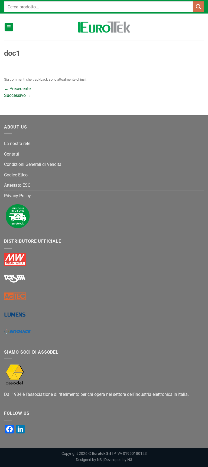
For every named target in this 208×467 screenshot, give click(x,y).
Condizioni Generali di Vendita (32, 164)
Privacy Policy (17, 195)
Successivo (17, 95)
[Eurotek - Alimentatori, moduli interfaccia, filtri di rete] (104, 27)
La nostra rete (17, 143)
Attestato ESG (17, 185)
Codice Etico (16, 174)
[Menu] (9, 27)
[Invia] (198, 6)
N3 (99, 460)
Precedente (17, 88)
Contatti (11, 154)
